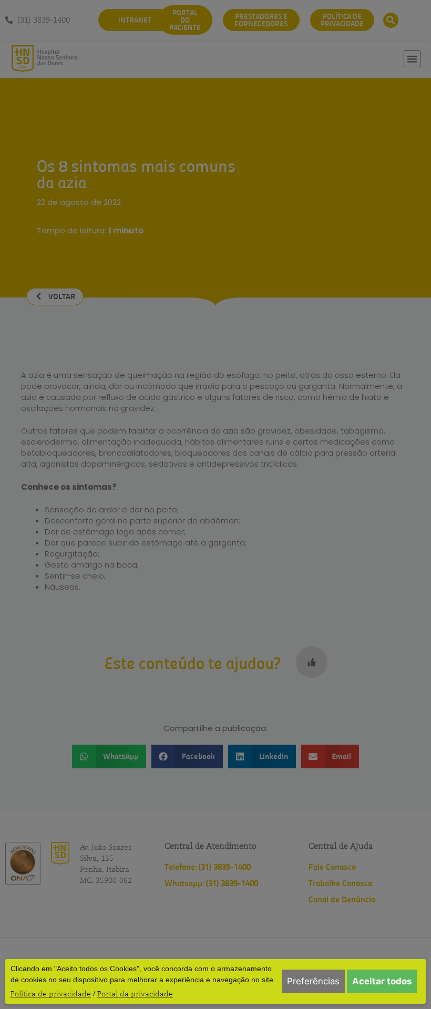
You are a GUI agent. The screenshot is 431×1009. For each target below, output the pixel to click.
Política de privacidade (51, 993)
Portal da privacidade (135, 993)
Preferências (313, 981)
